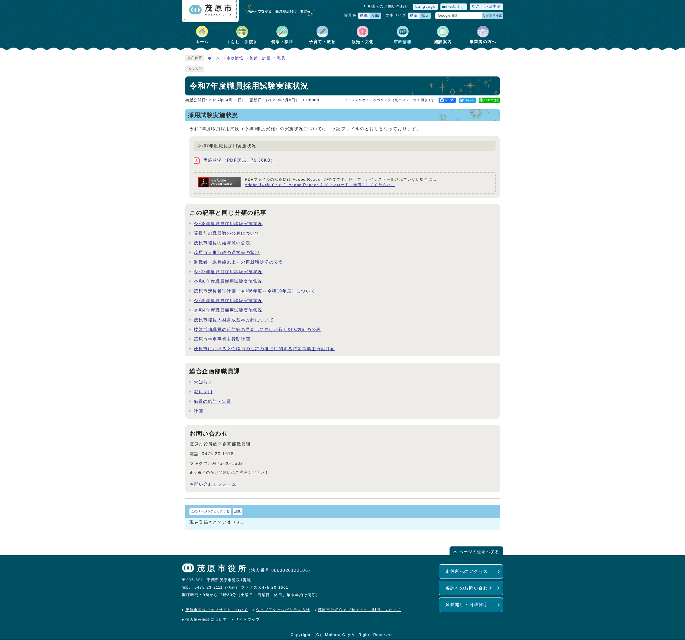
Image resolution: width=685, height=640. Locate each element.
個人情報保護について (206, 620)
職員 (281, 58)
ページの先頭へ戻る (479, 551)
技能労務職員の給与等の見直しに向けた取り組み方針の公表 (257, 329)
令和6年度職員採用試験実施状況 (228, 281)
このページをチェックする (210, 511)
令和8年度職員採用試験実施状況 (228, 223)
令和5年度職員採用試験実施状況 (228, 300)
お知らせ (203, 382)
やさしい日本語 (486, 7)
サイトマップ (247, 620)
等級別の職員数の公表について (227, 233)
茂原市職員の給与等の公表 (222, 243)
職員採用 (203, 392)
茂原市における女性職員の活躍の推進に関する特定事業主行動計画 (264, 348)
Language (425, 7)
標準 (364, 16)
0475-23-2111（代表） (217, 587)
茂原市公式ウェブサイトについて (216, 610)
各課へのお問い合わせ (388, 7)
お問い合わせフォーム (213, 484)
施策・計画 (260, 58)
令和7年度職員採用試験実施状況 (228, 271)
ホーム (214, 58)
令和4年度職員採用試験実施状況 (228, 310)
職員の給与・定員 (212, 401)
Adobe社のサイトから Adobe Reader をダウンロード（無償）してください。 (320, 185)
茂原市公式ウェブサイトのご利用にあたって (359, 610)
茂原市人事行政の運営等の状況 (227, 252)
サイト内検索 (492, 15)
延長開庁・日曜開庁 (467, 604)
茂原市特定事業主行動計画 (222, 339)
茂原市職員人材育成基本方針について (234, 320)
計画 (198, 411)
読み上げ (456, 7)
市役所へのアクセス (467, 571)
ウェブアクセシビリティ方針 (283, 610)
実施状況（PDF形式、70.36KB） (238, 160)
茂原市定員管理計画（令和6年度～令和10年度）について (254, 291)
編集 (237, 511)
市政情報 (235, 58)
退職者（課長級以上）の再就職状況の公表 (238, 262)
